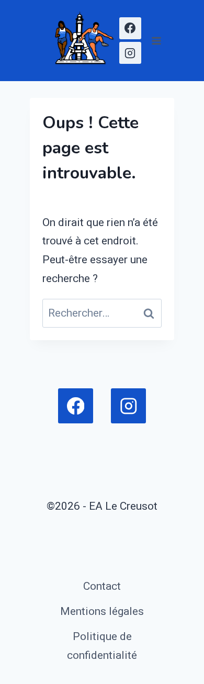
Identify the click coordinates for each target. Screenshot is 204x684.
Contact (102, 586)
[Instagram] (130, 53)
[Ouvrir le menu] (156, 40)
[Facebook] (130, 28)
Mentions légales (102, 611)
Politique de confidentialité (102, 645)
